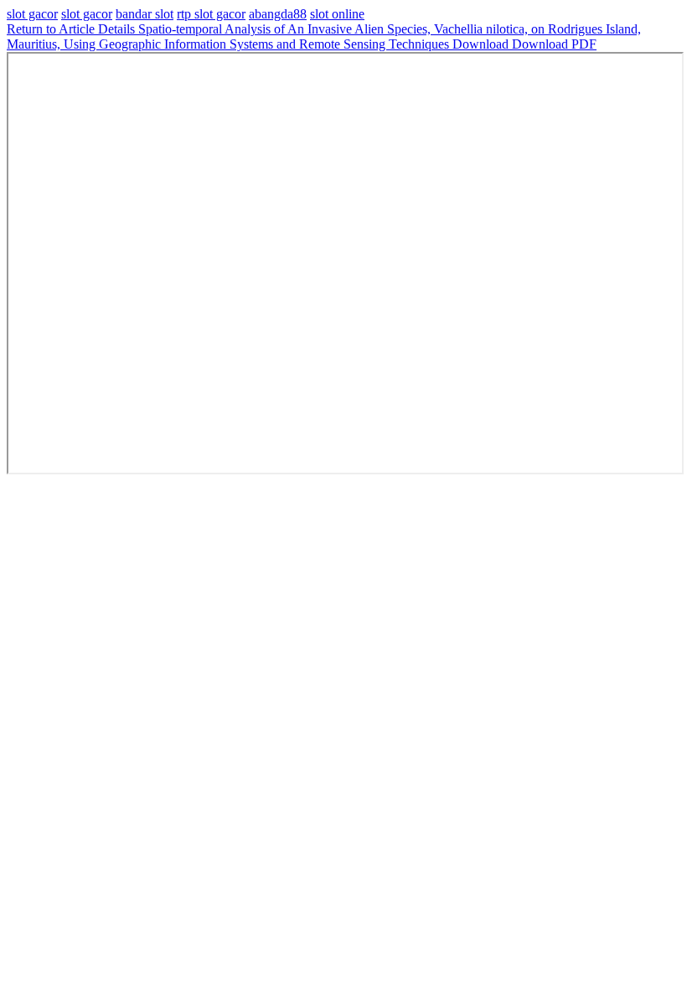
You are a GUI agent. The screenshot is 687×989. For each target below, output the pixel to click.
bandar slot (144, 14)
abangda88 (278, 14)
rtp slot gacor (211, 14)
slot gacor (32, 14)
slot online (337, 14)
